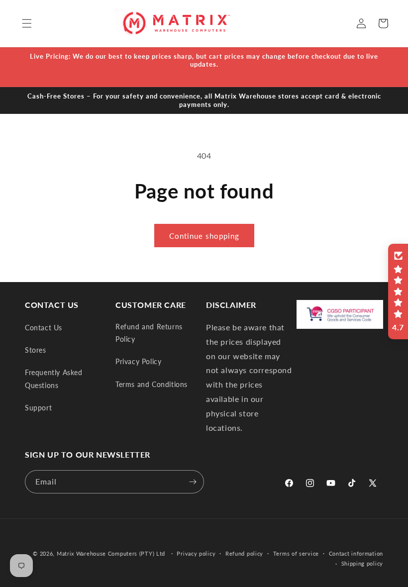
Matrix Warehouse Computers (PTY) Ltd (111, 553)
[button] (27, 23)
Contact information (356, 553)
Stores (35, 350)
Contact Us (43, 327)
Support (38, 407)
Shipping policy (362, 563)
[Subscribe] (193, 481)
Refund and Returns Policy (149, 332)
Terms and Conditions (151, 384)
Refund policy (244, 553)
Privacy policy (196, 553)
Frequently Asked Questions (54, 378)
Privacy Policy (138, 361)
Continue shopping (204, 235)
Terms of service (296, 553)
